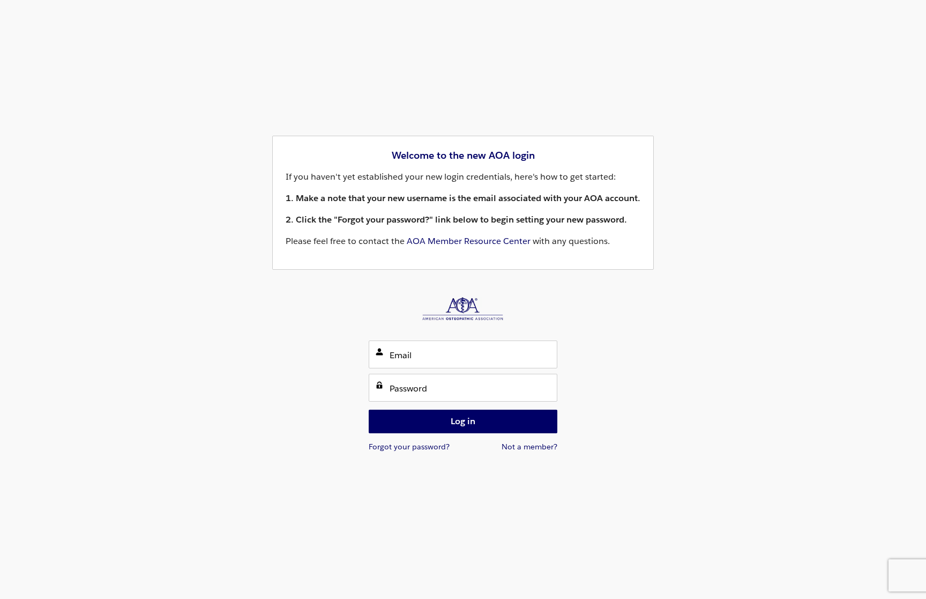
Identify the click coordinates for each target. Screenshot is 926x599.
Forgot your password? (409, 447)
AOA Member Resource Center (469, 241)
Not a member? (529, 447)
